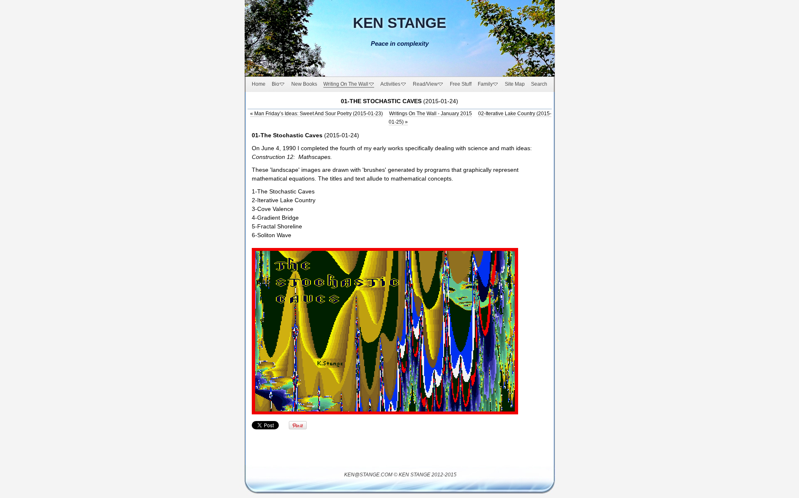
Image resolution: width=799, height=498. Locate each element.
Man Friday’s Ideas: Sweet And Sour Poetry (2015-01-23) (316, 113)
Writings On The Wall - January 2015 (430, 113)
